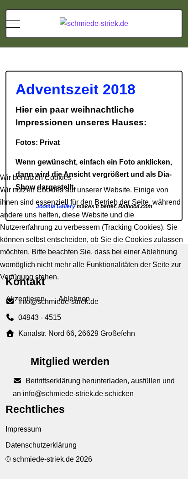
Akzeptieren (25, 299)
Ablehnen (74, 299)
